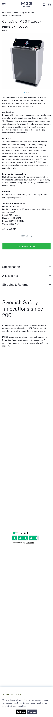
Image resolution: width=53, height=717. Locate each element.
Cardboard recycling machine (24, 12)
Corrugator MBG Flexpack (11, 15)
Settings (21, 712)
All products (6, 12)
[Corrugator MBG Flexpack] (24, 92)
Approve (32, 712)
